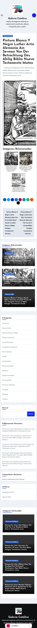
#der (18, 70)
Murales (5, 371)
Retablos (5, 394)
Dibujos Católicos (8, 337)
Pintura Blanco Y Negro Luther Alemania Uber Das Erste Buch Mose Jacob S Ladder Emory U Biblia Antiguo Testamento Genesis (11, 222)
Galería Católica (17, 18)
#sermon (5, 75)
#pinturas (28, 73)
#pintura (22, 73)
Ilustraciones (6, 361)
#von (19, 75)
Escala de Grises (7, 342)
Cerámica (5, 323)
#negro (10, 73)
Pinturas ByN (7, 36)
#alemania (16, 68)
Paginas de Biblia (8, 375)
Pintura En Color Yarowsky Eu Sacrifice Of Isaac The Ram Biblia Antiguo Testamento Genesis (16, 437)
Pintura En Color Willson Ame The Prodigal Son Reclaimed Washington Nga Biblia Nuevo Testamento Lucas (18, 446)
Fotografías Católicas (9, 347)
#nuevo (16, 73)
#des (22, 70)
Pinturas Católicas (8, 385)
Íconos (4, 356)
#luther (27, 70)
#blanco (10, 70)
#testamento (13, 75)
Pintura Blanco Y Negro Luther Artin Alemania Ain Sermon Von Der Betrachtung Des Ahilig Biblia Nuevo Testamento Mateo (18, 52)
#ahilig (6, 68)
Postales (5, 389)
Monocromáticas (8, 366)
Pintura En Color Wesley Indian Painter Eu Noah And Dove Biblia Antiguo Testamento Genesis (17, 463)
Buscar (5, 408)
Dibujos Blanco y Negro (10, 333)
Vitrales (5, 399)
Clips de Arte (6, 328)
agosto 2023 (6, 497)
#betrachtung (29, 68)
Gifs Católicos (7, 352)
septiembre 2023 (8, 492)
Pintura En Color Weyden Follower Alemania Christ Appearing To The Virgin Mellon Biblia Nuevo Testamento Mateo (17, 455)
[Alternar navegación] (2, 15)
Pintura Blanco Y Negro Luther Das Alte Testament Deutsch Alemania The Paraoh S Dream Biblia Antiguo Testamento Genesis (25, 222)
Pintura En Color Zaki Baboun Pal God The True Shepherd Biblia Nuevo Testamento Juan (18, 527)
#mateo (5, 73)
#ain (10, 68)
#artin (22, 68)
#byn (15, 70)
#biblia (5, 70)
